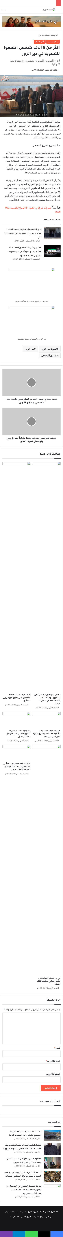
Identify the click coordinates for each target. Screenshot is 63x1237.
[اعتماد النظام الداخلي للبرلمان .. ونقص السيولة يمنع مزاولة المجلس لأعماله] (52, 1176)
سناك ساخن (44, 35)
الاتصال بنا (14, 1216)
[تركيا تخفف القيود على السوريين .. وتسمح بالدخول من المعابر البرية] (52, 1135)
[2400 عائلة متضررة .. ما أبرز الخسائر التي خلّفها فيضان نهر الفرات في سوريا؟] (16, 753)
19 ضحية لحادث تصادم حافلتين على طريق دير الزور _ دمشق (16, 698)
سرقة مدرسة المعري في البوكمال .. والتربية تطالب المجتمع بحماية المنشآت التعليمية (24, 1190)
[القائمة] (3, 10)
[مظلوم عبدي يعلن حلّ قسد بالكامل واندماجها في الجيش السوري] (52, 1163)
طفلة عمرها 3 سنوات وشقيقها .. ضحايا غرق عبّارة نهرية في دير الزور (47, 734)
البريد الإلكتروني (53, 1061)
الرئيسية (54, 35)
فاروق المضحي (49, 355)
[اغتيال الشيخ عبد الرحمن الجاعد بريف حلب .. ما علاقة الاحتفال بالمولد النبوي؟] (52, 1149)
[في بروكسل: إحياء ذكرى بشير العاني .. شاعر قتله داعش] (47, 860)
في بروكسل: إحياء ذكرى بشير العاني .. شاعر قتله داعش (49, 981)
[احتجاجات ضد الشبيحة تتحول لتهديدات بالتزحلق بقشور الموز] (16, 720)
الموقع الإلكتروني (53, 1074)
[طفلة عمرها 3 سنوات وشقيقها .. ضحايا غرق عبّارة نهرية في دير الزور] (47, 720)
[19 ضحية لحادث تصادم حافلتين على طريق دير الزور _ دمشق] (16, 577)
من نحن (49, 1216)
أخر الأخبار (39, 41)
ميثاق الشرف (38, 1216)
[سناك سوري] (49, 9)
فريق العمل (26, 1216)
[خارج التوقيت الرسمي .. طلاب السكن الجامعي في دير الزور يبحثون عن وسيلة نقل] (52, 233)
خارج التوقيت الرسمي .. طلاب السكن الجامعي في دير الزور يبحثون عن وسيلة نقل (22, 233)
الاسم (57, 1048)
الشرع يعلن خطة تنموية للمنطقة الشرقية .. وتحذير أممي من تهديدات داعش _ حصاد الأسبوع (24, 252)
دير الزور (29, 348)
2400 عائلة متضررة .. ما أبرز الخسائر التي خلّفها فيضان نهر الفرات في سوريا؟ (17, 767)
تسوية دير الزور (49, 348)
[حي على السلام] (31, 21)
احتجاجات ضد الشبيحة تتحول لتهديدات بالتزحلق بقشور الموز (18, 734)
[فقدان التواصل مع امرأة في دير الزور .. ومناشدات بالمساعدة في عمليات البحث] (47, 577)
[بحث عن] (59, 10)
